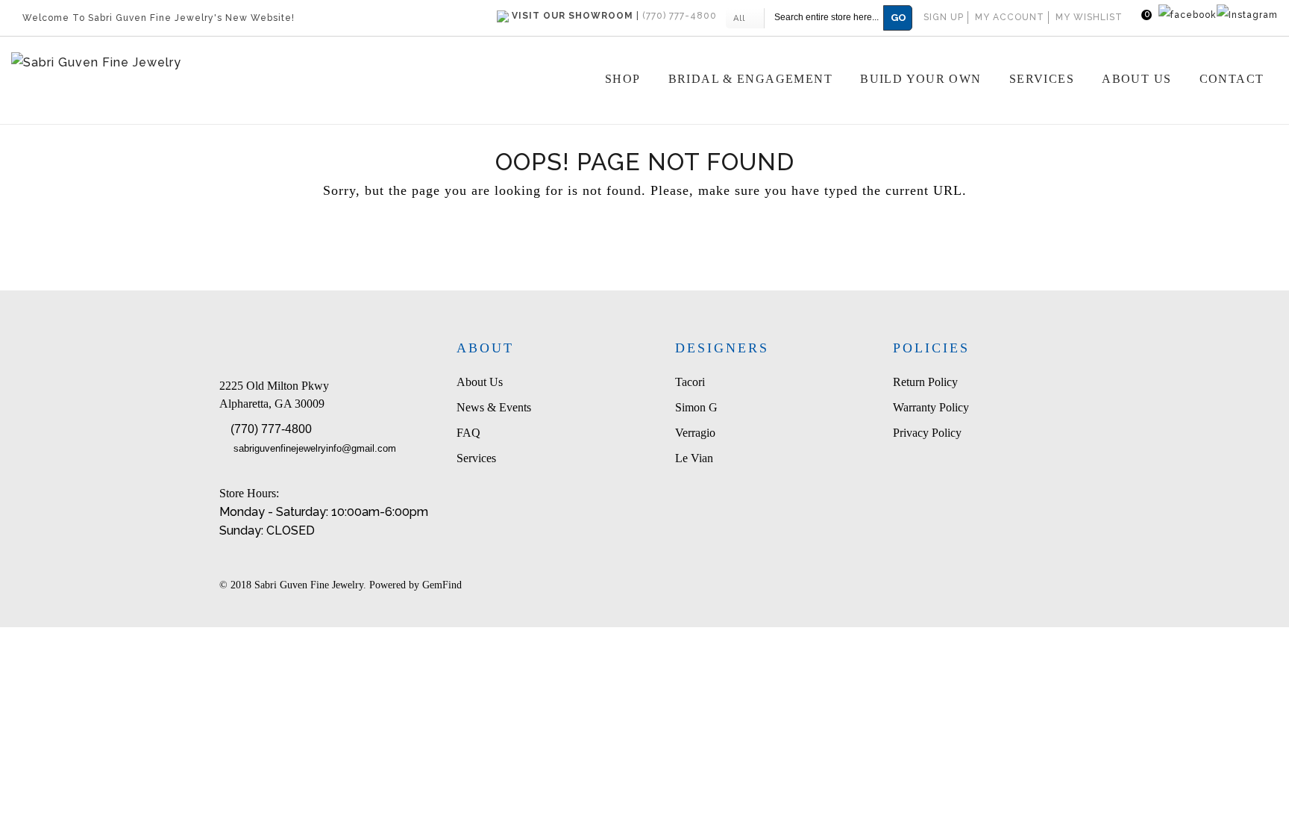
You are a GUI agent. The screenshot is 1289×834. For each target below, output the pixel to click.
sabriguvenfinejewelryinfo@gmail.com (314, 448)
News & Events (494, 407)
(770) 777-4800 (271, 429)
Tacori (690, 382)
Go (898, 17)
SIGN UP (943, 17)
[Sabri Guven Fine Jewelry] (190, 62)
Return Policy (925, 382)
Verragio (695, 432)
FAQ (468, 432)
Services (476, 458)
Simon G (696, 407)
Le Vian (694, 458)
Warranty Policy (931, 407)
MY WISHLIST (1089, 17)
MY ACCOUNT (1009, 17)
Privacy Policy (927, 432)
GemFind (442, 585)
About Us (480, 382)
